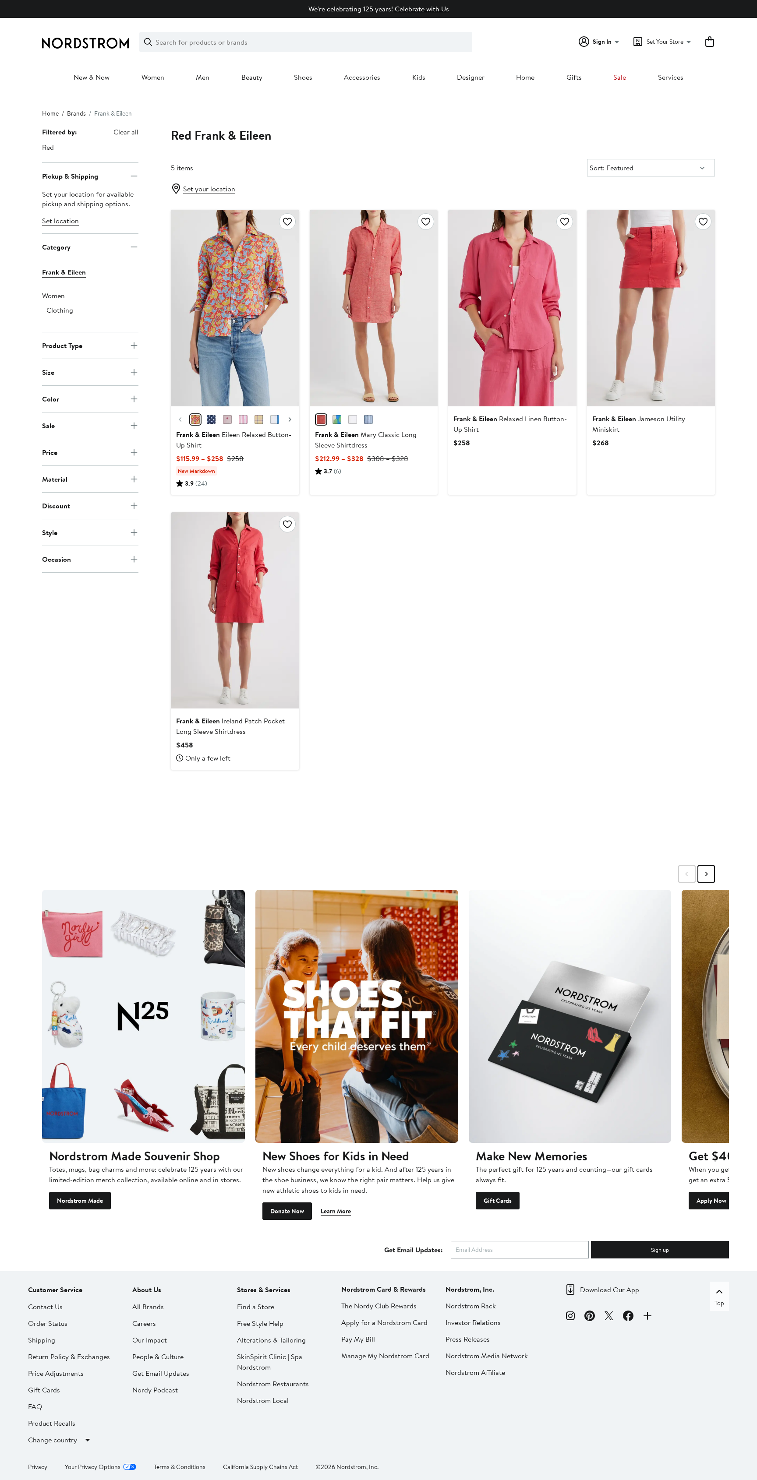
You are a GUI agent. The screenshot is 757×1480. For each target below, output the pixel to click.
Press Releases (468, 1339)
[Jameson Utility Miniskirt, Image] (651, 308)
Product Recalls (51, 1423)
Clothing (59, 310)
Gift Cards (498, 1200)
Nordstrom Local (263, 1400)
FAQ (35, 1406)
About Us (146, 1289)
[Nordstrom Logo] (85, 43)
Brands (76, 113)
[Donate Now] (356, 1016)
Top (719, 1303)
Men (202, 77)
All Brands (148, 1306)
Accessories (362, 77)
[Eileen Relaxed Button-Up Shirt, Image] (235, 308)
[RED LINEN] (321, 419)
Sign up (660, 1250)
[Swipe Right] (706, 874)
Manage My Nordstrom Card (385, 1355)
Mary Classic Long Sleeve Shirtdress (366, 440)
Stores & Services (263, 1289)
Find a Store (255, 1306)
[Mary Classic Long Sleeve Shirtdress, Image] (374, 308)
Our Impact (149, 1340)
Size (48, 372)
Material (54, 478)
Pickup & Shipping (70, 175)
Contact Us (45, 1306)
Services (670, 77)
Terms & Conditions (179, 1466)
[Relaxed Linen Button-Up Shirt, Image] (512, 308)
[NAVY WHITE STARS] (211, 419)
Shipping (41, 1340)
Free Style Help (260, 1323)
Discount (56, 505)
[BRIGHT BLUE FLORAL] (337, 419)
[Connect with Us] (647, 1317)
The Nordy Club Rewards (379, 1306)
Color (50, 398)
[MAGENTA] (227, 419)
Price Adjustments (56, 1373)
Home (525, 77)
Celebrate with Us (422, 9)
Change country (52, 1440)
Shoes (303, 77)
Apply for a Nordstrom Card (384, 1322)
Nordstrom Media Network (487, 1355)
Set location (60, 221)
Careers (144, 1323)
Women (152, 77)
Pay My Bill (358, 1339)
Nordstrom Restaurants (273, 1383)
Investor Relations (473, 1322)
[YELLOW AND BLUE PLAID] (259, 419)
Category (56, 246)
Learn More (336, 1211)
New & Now (92, 77)
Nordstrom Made (80, 1200)
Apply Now (711, 1200)
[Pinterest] (589, 1317)
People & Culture (158, 1356)
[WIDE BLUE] (274, 419)
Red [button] (48, 147)
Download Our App (609, 1289)
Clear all (125, 131)
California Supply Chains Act (260, 1466)
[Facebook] (628, 1317)
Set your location (209, 189)
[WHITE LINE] (352, 419)
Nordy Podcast (155, 1390)
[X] (609, 1317)
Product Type (62, 345)
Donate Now (287, 1211)
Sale (619, 77)
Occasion (56, 559)
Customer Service (55, 1289)
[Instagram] (570, 1317)
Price (49, 452)
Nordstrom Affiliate (475, 1372)
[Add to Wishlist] (287, 221)
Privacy (37, 1466)
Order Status (47, 1323)
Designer (471, 77)
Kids (418, 77)
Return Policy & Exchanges (69, 1356)
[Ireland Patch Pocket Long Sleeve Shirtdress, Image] (235, 610)
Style (49, 532)
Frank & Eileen (64, 272)
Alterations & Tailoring (271, 1340)
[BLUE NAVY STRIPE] (368, 419)
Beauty (251, 77)
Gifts (574, 77)
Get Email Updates (160, 1373)
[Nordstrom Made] (143, 1016)
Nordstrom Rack (471, 1306)
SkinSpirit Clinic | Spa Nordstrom (269, 1362)
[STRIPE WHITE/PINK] (243, 419)
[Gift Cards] (570, 1016)
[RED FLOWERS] (195, 419)
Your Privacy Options (92, 1466)
